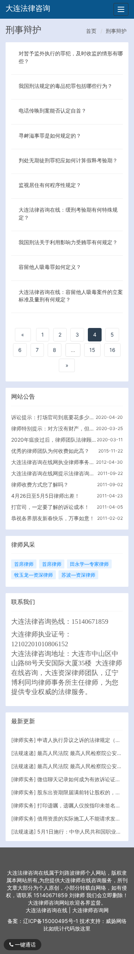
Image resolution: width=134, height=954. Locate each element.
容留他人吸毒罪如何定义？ (50, 267)
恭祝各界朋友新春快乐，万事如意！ (53, 518)
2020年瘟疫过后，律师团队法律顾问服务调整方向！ (53, 439)
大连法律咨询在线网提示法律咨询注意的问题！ (53, 473)
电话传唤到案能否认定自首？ (52, 110)
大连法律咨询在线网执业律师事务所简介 (53, 462)
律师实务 (23, 740)
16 (112, 350)
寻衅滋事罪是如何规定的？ (50, 135)
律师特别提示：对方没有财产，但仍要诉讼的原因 (53, 428)
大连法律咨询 (28, 8)
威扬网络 (116, 921)
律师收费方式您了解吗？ (39, 484)
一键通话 (24, 944)
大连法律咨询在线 (47, 910)
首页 (91, 31)
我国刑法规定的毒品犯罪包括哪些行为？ (65, 86)
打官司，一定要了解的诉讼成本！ (50, 507)
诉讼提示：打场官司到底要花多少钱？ (53, 417)
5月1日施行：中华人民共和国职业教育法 (84, 831)
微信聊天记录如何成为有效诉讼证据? (80, 779)
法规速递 (23, 753)
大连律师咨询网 (90, 910)
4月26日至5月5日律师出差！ (45, 496)
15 (92, 350)
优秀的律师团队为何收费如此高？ (50, 451)
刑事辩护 (116, 31)
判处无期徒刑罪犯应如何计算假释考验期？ (68, 160)
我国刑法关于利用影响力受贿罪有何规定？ (68, 242)
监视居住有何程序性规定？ (50, 185)
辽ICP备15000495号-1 (50, 921)
